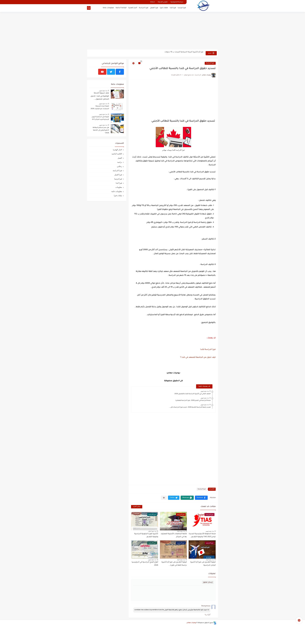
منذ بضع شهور (205, 391)
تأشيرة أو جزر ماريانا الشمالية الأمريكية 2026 (186, 53)
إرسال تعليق (208, 582)
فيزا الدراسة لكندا (208, 349)
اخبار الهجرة (117, 150)
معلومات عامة (108, 8)
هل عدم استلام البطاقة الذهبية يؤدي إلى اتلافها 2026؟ (101, 130)
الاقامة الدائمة (117, 154)
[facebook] (120, 72)
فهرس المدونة (163, 2)
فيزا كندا (173, 8)
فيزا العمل (154, 8)
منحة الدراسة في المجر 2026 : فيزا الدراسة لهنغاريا (193, 400)
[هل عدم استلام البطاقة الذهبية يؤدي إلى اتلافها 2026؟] (117, 128)
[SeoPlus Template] (214, 622)
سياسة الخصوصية (177, 2)
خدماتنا (152, 2)
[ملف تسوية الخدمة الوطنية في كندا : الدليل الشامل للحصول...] (117, 94)
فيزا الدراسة (143, 8)
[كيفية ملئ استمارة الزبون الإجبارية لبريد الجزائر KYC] (117, 117)
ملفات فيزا (164, 8)
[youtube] (102, 72)
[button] (201, 498)
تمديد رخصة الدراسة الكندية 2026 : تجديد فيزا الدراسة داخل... (190, 407)
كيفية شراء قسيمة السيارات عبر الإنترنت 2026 (100, 107)
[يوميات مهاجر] (203, 5)
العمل (120, 158)
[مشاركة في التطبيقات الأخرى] (164, 498)
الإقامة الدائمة (121, 8)
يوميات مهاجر (191, 623)
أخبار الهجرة (132, 8)
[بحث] (89, 8)
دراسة (119, 162)
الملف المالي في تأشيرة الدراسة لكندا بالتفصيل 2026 (192, 394)
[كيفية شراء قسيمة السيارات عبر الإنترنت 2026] (117, 107)
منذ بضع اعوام (181, 531)
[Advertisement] (152, 31)
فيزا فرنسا (182, 8)
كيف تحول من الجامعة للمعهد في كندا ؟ (198, 357)
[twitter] (111, 72)
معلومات (118, 187)
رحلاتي (119, 166)
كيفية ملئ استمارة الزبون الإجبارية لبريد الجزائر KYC (100, 118)
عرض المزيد (136, 506)
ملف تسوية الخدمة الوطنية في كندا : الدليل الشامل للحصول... (100, 96)
